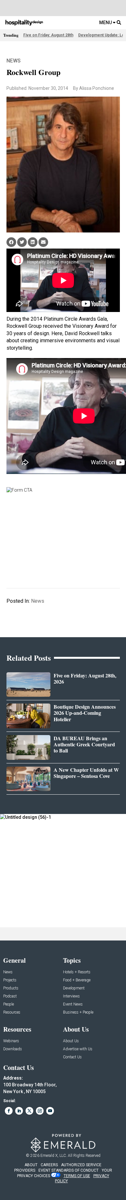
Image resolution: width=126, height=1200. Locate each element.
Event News (73, 1004)
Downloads (12, 1049)
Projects (9, 980)
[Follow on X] (29, 1111)
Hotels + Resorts (76, 972)
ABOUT (31, 1165)
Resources (11, 1012)
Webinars (11, 1041)
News (13, 61)
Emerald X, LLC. (53, 1155)
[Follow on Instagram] (40, 1111)
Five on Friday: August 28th (48, 35)
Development (74, 988)
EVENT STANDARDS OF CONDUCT (68, 1170)
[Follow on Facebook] (9, 1111)
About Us (71, 1041)
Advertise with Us (77, 1049)
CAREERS (49, 1165)
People (8, 1004)
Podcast (10, 996)
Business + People (78, 1012)
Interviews (71, 996)
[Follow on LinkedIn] (19, 1111)
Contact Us (72, 1057)
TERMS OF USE (77, 1176)
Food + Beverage (76, 980)
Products (10, 988)
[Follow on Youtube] (50, 1111)
